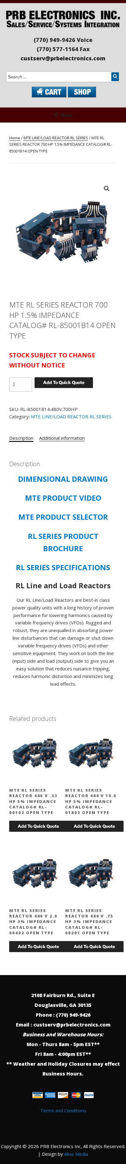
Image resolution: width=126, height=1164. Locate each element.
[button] (106, 188)
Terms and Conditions (63, 1110)
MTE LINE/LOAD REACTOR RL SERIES (56, 138)
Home (14, 138)
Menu (66, 115)
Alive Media (76, 1154)
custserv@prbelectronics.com (63, 58)
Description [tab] (21, 438)
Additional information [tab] (62, 438)
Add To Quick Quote (63, 382)
